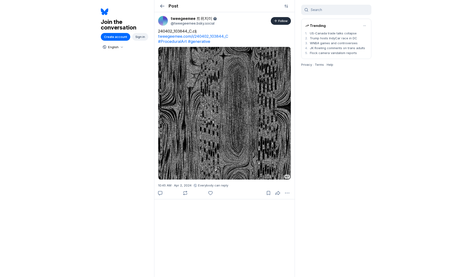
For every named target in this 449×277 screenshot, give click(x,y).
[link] (163, 21)
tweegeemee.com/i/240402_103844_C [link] (193, 36)
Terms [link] (319, 64)
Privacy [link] (306, 64)
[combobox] (112, 47)
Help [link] (330, 64)
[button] (162, 6)
